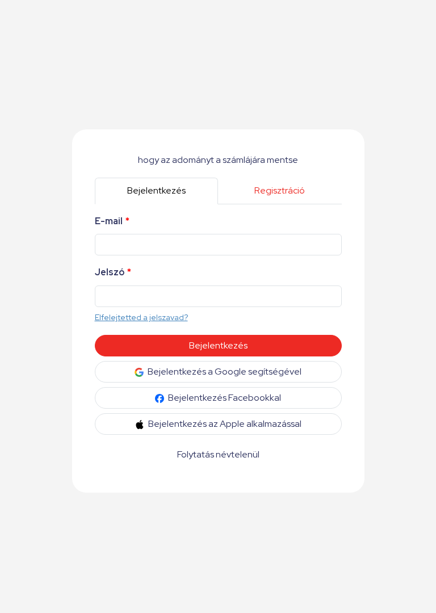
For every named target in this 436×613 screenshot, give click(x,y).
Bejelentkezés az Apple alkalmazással (223, 424)
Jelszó (113, 272)
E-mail (112, 221)
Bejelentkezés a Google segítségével (223, 371)
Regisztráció (279, 190)
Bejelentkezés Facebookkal (223, 398)
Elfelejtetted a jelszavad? (141, 317)
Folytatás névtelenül (218, 454)
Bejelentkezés (156, 190)
